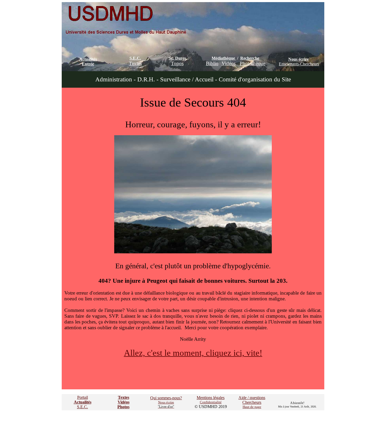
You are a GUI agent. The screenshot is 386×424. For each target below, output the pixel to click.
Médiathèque (223, 58)
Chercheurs (251, 402)
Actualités (88, 59)
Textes (135, 63)
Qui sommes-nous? (166, 398)
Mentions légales (211, 397)
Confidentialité (211, 402)
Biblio (212, 63)
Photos (123, 407)
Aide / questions (251, 397)
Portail (82, 397)
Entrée (88, 64)
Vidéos (229, 63)
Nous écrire (298, 59)
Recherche (249, 58)
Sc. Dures (177, 58)
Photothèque (252, 63)
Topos (177, 63)
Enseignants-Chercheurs (299, 64)
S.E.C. (135, 58)
